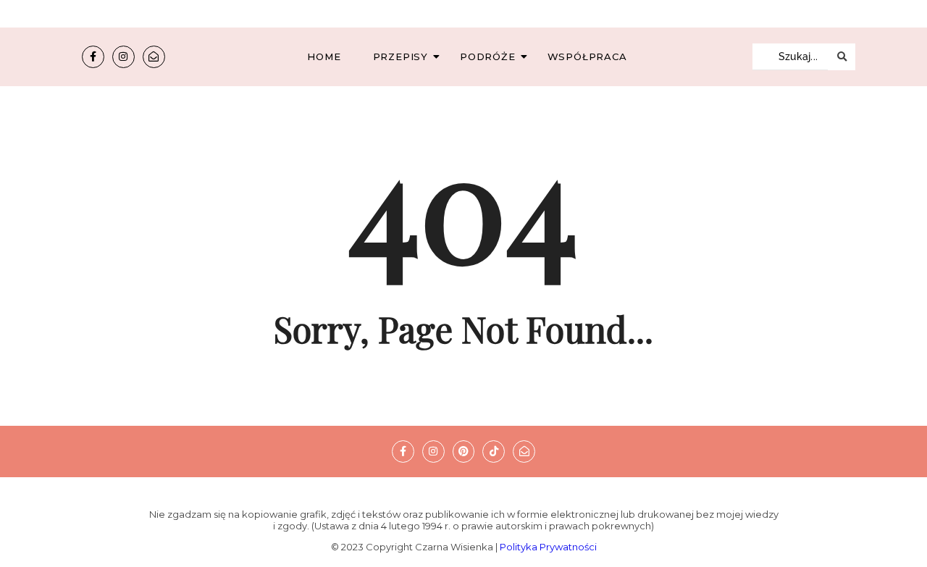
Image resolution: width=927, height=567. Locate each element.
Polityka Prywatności (548, 547)
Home (323, 56)
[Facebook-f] (93, 57)
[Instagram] (123, 57)
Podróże (488, 56)
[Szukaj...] (841, 56)
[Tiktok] (493, 451)
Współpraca (587, 56)
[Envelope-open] (154, 57)
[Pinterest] (464, 451)
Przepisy (400, 56)
